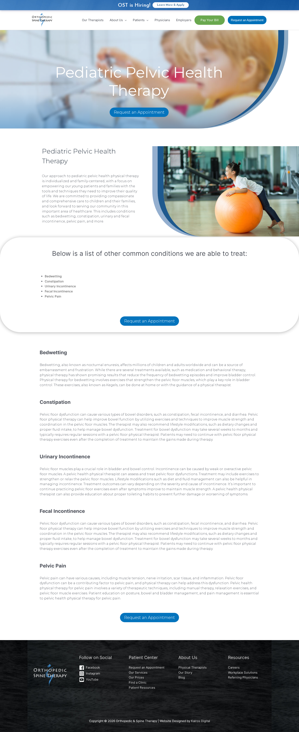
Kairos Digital (200, 721)
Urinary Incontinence (60, 286)
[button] (247, 20)
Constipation (54, 281)
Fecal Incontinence (59, 291)
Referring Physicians (243, 677)
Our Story (185, 672)
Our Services (138, 672)
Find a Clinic (137, 682)
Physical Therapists (192, 667)
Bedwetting (53, 276)
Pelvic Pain (53, 296)
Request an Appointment (139, 112)
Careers (234, 667)
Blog (181, 677)
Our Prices (136, 677)
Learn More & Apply (170, 5)
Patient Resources (142, 688)
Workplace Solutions (243, 672)
